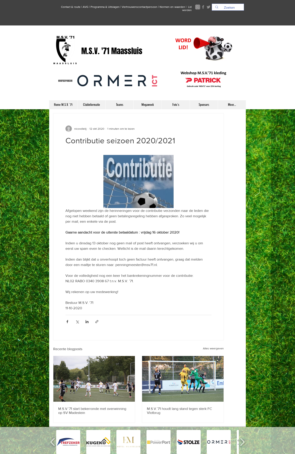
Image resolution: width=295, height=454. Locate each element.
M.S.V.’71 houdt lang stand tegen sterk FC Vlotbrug (179, 411)
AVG (85, 6)
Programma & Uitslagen (105, 6)
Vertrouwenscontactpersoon (139, 6)
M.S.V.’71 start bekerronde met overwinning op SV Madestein (92, 411)
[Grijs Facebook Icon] (203, 7)
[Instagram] (197, 7)
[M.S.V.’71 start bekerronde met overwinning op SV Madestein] (94, 379)
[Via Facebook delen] (67, 322)
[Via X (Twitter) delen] (77, 322)
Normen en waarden (172, 6)
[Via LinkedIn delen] (87, 322)
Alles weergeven (213, 348)
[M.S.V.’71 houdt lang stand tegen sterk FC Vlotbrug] (183, 379)
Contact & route (70, 6)
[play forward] (242, 442)
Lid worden (187, 8)
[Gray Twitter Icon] (208, 7)
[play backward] (52, 442)
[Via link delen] (97, 322)
